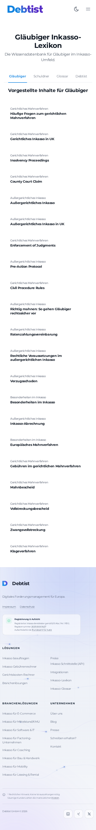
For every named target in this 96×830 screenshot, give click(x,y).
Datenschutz (27, 606)
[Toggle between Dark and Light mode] (76, 9)
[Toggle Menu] (88, 9)
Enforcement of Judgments (32, 245)
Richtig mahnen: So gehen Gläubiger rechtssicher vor (40, 311)
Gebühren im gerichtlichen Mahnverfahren (45, 466)
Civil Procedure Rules (27, 288)
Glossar (62, 76)
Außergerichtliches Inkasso (32, 203)
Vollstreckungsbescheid (29, 509)
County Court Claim (26, 181)
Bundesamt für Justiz (42, 630)
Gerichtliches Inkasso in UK (32, 139)
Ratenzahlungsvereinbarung (34, 334)
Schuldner (41, 76)
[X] (89, 814)
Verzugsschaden (23, 381)
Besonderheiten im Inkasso (32, 402)
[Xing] (78, 814)
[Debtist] (25, 9)
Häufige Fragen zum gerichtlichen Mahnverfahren (38, 116)
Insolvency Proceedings (29, 160)
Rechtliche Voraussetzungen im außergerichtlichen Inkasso (36, 358)
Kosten (55, 798)
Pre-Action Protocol (26, 266)
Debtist (81, 76)
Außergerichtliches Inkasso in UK (37, 224)
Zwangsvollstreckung (27, 530)
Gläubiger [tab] (17, 76)
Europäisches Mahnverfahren (34, 445)
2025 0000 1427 (38, 626)
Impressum (9, 606)
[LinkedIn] (67, 814)
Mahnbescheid (22, 487)
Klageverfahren (22, 551)
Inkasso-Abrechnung (27, 424)
